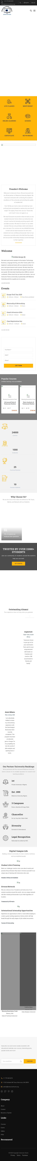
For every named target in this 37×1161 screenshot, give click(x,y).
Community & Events (7, 901)
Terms (18, 1155)
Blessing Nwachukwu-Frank (9, 1011)
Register (27, 2)
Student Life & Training (10, 865)
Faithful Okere (29, 1007)
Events (3, 1127)
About (2, 1106)
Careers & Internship (7, 923)
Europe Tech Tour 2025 (14, 294)
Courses (3, 1124)
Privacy (13, 1155)
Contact (3, 1109)
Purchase (25, 1155)
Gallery (3, 1131)
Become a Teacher (6, 1113)
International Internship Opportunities (17, 910)
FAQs (2, 1134)
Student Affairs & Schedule (9, 877)
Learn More (5, 283)
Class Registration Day (14, 321)
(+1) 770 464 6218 (8, 1)
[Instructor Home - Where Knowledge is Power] (6, 10)
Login (33, 2)
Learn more (5, 330)
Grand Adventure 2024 (14, 312)
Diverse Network (8, 887)
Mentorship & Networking (16, 303)
